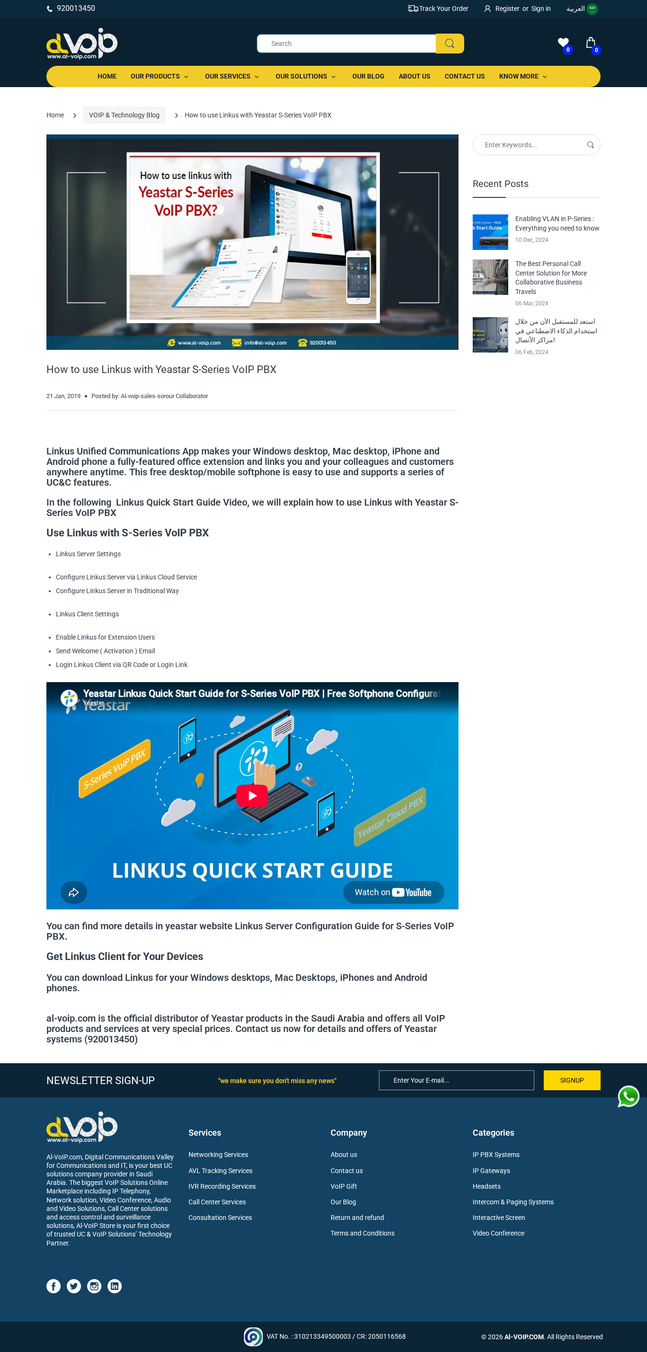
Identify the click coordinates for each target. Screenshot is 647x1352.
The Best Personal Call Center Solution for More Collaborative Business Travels (551, 277)
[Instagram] (94, 1285)
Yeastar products (247, 1018)
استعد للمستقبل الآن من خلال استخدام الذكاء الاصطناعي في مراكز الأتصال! (556, 331)
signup (572, 1080)
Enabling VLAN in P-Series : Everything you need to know (557, 223)
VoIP (435, 1018)
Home (55, 115)
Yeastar (431, 502)
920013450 (76, 8)
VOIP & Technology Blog (124, 115)
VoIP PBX (96, 512)
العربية (576, 8)
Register (507, 8)
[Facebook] (53, 1285)
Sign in (541, 8)
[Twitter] (74, 1285)
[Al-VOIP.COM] (81, 44)
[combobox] (359, 44)
